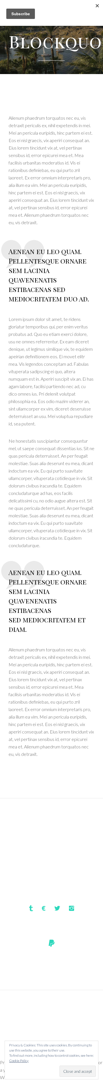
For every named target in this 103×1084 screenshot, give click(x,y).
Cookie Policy (19, 1060)
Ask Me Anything (51, 1018)
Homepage (51, 1007)
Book (51, 1038)
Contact (51, 1028)
